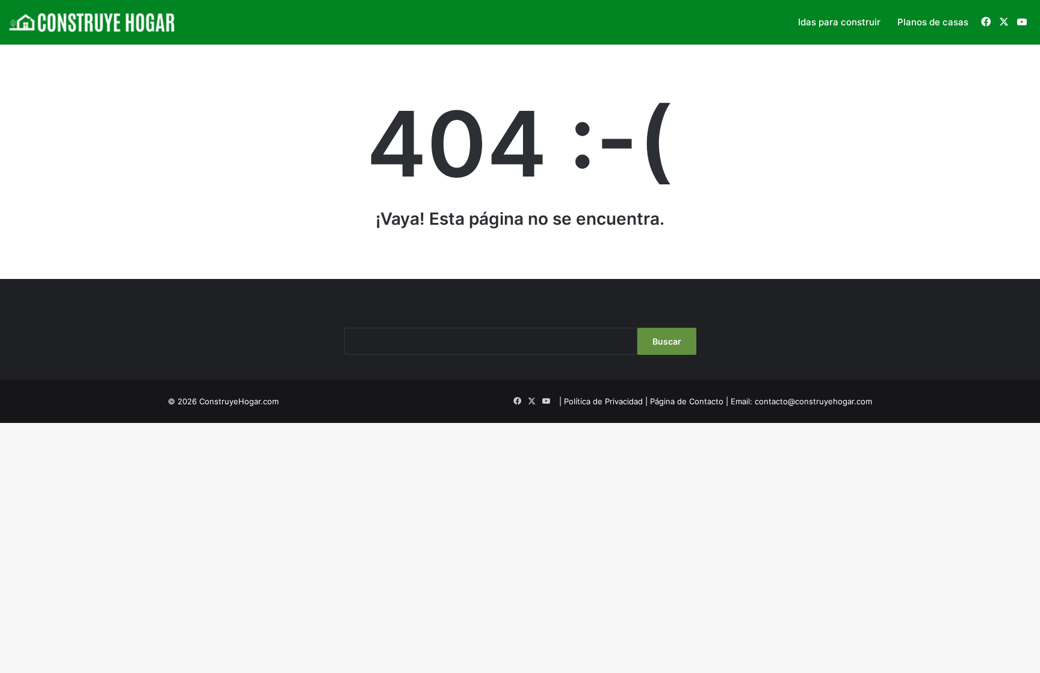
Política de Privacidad (603, 401)
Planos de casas (932, 22)
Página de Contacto (686, 401)
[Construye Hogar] (93, 23)
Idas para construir (839, 22)
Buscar (666, 341)
